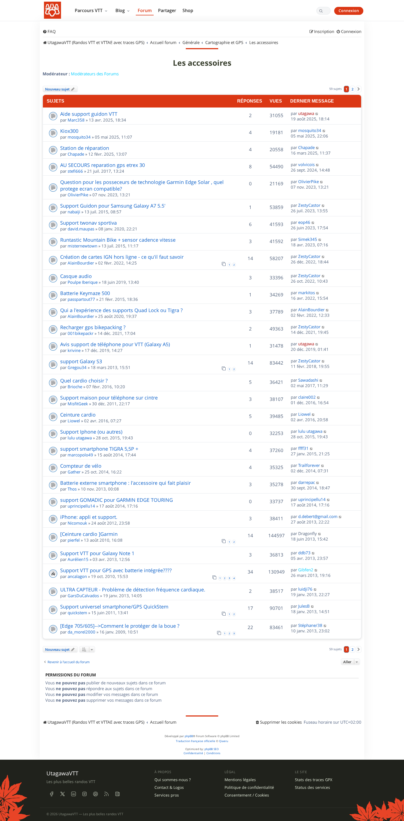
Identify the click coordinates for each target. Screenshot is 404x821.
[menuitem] (49, 31)
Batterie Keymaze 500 (85, 293)
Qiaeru (223, 741)
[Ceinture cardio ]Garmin (89, 534)
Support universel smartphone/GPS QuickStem (114, 606)
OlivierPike (78, 194)
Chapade (76, 154)
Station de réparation (84, 148)
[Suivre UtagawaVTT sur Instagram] (84, 794)
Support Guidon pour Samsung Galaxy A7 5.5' (112, 205)
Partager (167, 10)
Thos (72, 489)
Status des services (312, 787)
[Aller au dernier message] (317, 113)
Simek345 (307, 239)
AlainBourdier (81, 263)
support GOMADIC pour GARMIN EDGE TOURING (116, 500)
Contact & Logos (169, 787)
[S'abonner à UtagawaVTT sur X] (62, 794)
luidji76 (305, 589)
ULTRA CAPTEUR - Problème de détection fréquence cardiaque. (132, 589)
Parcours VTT (89, 10)
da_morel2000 (81, 632)
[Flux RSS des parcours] (106, 794)
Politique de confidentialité (249, 787)
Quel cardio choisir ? (84, 380)
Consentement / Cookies (247, 795)
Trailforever (309, 465)
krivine (74, 350)
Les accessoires (202, 63)
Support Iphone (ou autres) (91, 431)
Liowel (74, 420)
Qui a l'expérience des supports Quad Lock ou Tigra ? (121, 310)
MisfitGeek (78, 403)
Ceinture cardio (78, 414)
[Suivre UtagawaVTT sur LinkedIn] (73, 794)
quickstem (77, 612)
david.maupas (81, 229)
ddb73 (304, 552)
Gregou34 (77, 367)
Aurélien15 (78, 559)
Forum (145, 10)
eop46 (304, 222)
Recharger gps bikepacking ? (93, 327)
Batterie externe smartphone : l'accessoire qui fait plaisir (125, 483)
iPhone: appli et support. (88, 517)
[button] (358, 89)
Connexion (349, 10)
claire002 (307, 397)
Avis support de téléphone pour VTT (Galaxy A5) (115, 344)
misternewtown (82, 246)
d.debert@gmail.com (317, 516)
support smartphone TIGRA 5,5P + (99, 448)
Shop (187, 10)
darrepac (306, 482)
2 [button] (352, 89)
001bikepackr (80, 333)
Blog (120, 10)
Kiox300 (69, 131)
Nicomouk (77, 523)
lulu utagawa (80, 437)
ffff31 (303, 448)
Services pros (166, 795)
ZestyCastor (309, 205)
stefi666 (75, 171)
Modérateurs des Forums (95, 73)
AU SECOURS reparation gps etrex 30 (102, 165)
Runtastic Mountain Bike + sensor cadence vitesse (118, 239)
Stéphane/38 (310, 625)
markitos (306, 292)
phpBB (189, 736)
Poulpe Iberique (83, 282)
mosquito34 (79, 137)
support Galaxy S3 (81, 361)
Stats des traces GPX (313, 779)
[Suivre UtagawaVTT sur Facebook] (51, 794)
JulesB (304, 606)
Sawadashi (308, 380)
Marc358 (76, 120)
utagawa (306, 113)
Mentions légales (240, 779)
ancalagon (77, 576)
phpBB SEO (211, 749)
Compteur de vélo (80, 465)
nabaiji (74, 211)
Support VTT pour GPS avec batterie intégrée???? (116, 570)
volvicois (306, 164)
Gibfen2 (305, 569)
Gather (74, 472)
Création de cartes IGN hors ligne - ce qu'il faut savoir (122, 257)
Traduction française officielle (195, 741)
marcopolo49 (80, 455)
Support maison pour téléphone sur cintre (109, 397)
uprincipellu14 (81, 506)
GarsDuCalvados (83, 595)
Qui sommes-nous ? (172, 779)
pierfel (74, 540)
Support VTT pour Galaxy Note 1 (97, 553)
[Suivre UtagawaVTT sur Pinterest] (95, 794)
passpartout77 (81, 299)
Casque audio (76, 276)
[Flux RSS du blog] (117, 794)
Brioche (75, 386)
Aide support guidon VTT (88, 114)
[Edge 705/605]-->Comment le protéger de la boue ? (119, 625)
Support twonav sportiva (88, 222)
